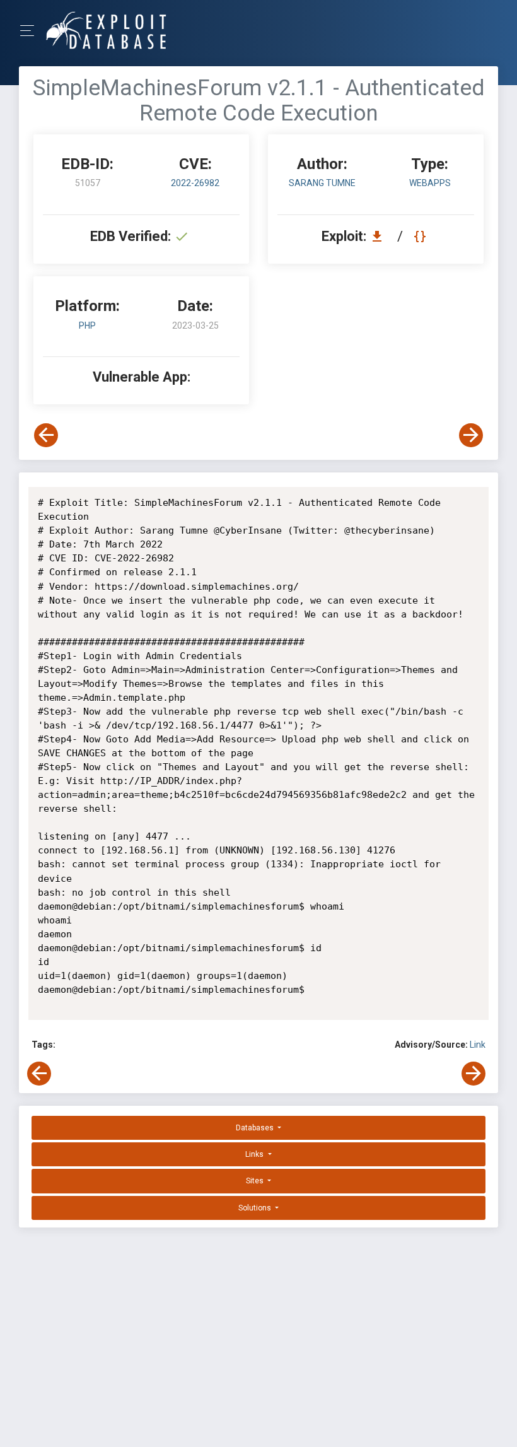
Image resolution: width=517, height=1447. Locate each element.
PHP (87, 325)
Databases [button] (256, 1127)
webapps (430, 183)
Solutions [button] (255, 1208)
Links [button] (255, 1154)
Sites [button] (255, 1180)
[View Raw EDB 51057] (421, 236)
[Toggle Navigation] (31, 30)
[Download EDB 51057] (380, 236)
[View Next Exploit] (471, 435)
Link (477, 1045)
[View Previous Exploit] (46, 435)
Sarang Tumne (322, 183)
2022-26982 (195, 183)
